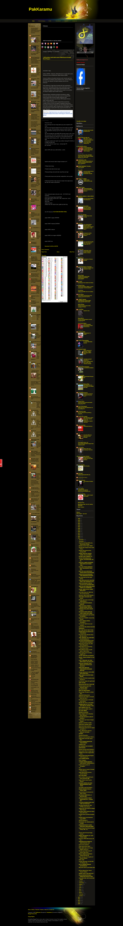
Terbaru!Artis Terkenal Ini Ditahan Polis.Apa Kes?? (88, 395)
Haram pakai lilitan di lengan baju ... (87, 751)
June (80, 887)
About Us (66, 21)
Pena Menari (58, 21)
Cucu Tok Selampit (82, 214)
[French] (45, 44)
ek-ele (32, 677)
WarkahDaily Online (82, 146)
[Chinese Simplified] (57, 48)
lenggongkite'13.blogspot (83, 366)
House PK (80, 170)
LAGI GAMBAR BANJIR (84, 758)
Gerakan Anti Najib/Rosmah (34, 257)
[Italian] (54, 44)
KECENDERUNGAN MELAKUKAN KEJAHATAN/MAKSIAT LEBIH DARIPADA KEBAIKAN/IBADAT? (35, 61)
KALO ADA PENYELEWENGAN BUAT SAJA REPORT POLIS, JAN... (86, 568)
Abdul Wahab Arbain (35, 306)
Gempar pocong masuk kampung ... (87, 749)
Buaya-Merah (81, 318)
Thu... (80, 767)
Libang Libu (80, 249)
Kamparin (33, 565)
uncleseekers (81, 447)
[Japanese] (48, 48)
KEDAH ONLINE (34, 491)
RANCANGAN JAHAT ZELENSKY (39, 132)
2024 (79, 521)
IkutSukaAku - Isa (35, 687)
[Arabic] (54, 48)
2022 (79, 525)
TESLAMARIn (81, 488)
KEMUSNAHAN (82, 747)
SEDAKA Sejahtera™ (35, 157)
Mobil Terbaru (81, 507)
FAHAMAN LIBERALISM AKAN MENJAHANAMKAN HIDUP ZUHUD (85, 784)
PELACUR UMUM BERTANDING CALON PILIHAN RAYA (87, 325)
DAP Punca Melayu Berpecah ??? (39, 40)
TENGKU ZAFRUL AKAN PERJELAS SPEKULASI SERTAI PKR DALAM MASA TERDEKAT (85, 162)
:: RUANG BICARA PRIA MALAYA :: (35, 371)
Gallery (33, 909)
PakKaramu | (38, 912)
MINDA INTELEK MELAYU (83, 137)
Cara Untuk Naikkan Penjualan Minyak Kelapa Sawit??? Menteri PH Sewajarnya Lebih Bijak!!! (88, 227)
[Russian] (43, 48)
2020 (79, 528)
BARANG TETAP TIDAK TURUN (85, 545)
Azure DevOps (81, 167)
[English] (43, 44)
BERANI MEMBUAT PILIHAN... (84, 166)
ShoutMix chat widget (81, 121)
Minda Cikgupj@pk (35, 57)
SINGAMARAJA (34, 586)
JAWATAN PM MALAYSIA (84, 695)
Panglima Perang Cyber (83, 206)
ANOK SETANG (82, 682)
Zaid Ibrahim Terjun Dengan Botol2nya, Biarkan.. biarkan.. (87, 251)
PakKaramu (40, 9)
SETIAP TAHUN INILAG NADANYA (86, 655)
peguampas (33, 574)
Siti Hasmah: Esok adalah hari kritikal (85, 282)
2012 (79, 898)
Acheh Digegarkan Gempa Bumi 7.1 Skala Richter (35, 606)
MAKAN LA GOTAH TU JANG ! (85, 722)
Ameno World (34, 137)
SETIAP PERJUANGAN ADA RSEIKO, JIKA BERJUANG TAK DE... (86, 559)
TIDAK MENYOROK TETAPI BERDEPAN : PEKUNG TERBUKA (35, 627)
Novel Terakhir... (86, 466)
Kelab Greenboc (34, 285)
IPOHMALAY (80, 258)
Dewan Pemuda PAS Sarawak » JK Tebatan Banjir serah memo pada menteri (35, 581)
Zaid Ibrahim (34, 651)
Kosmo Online (34, 279)
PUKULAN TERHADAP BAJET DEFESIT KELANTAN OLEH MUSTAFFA (85, 665)
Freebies (42, 909)
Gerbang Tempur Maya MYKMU (85, 155)
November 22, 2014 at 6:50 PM (51, 246)
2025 (79, 520)
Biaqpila (33, 204)
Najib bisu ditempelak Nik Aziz (84, 474)
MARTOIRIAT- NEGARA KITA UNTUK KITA (34, 656)
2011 (79, 900)
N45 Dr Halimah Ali (35, 273)
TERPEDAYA (81, 628)
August (81, 884)
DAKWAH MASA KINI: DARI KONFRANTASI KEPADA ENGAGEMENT (83, 277)
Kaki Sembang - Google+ (34, 682)
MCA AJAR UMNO (83, 775)
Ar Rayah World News (36, 667)
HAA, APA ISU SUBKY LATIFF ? (86, 709)
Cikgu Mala (33, 472)
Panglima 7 (33, 301)
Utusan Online (81, 401)
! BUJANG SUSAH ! (35, 595)
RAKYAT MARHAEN (35, 246)
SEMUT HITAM (81, 187)
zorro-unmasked (81, 425)
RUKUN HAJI (33, 566)
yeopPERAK (80, 309)
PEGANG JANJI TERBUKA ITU (85, 556)
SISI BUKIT (80, 232)
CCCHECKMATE (34, 525)
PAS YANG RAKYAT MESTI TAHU (86, 630)
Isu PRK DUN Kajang (35, 488)
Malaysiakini (34, 707)
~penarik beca (34, 114)
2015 (79, 536)
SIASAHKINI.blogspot (83, 392)
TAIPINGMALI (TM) (82, 160)
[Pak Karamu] (81, 84)
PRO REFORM (34, 604)
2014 (79, 538)
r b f (79, 433)
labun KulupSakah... (35, 219)
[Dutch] (57, 44)
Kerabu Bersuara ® (35, 45)
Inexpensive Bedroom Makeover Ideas (39, 434)
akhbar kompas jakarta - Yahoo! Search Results (34, 662)
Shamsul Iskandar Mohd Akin (35, 149)
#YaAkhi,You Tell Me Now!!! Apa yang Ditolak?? (87, 234)
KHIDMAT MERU (81, 331)
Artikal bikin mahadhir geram (85, 724)
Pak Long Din (34, 659)
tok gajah (80, 281)
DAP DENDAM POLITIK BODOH (86, 746)
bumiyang (80, 223)
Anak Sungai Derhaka (36, 90)
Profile (50, 21)
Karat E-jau (33, 387)
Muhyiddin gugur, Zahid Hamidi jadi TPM (38, 405)
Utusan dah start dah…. (36, 652)
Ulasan (31, 716)
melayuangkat (81, 375)
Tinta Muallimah (34, 410)
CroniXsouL (80, 290)
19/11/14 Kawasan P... (83, 820)
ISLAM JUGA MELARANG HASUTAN (87, 626)
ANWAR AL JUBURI (82, 178)
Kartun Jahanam (81, 480)
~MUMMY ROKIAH (82, 299)
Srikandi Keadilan (35, 640)
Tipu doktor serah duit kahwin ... (86, 787)
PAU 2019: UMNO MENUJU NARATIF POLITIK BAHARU (87, 208)
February (81, 894)
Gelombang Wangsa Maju (83, 384)
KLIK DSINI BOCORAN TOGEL (60, 211)
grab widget (79, 513)
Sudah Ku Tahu (86, 310)
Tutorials (37, 909)
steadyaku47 (33, 242)
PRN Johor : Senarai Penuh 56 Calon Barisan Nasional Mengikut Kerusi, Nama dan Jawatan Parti (88, 141)
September (81, 882)
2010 (79, 902)
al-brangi (33, 676)
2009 (79, 903)
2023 (79, 523)
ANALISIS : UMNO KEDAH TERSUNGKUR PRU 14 (36, 384)
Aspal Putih (80, 240)
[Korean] (51, 48)
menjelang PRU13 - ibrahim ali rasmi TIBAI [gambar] (88, 458)
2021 (79, 526)
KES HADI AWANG (83, 710)
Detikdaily (33, 711)
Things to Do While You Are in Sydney (85, 291)
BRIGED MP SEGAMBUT (33, 709)
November (81, 541)
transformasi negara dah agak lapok (87, 681)
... (79, 831)
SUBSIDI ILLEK (82, 744)
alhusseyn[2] (34, 631)
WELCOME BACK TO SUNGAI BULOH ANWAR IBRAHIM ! (88, 386)
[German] (48, 44)
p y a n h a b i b (34, 396)
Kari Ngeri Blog (34, 683)
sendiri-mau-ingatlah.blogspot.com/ (35, 697)
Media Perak (33, 694)
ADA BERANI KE (34, 610)
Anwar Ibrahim (34, 121)
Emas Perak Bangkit (82, 406)
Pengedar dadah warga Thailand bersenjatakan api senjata (36, 281)
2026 (79, 518)
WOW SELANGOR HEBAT (84, 690)
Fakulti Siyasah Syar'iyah (34, 700)
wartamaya (33, 569)
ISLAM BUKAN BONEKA (88, 367)
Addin (32, 688)
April (80, 890)
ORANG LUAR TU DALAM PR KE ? (86, 873)
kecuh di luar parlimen (84, 844)
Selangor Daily (81, 285)
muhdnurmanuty (34, 487)
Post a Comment (45, 249)
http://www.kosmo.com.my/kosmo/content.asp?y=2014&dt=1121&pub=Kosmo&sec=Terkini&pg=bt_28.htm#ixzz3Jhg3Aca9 (57, 114)
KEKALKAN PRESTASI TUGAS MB (86, 684)
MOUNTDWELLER (35, 263)
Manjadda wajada (35, 458)
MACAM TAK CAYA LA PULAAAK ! (86, 702)
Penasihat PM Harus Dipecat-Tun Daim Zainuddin (87, 436)
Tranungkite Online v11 (83, 442)
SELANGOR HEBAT (83, 688)
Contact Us (74, 21)
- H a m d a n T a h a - (82, 477)
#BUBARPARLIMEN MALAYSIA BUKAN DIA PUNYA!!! (88, 189)
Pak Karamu (79, 67)
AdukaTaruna (34, 189)
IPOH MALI (80, 473)
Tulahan (33, 212)
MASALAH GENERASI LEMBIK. (38, 171)
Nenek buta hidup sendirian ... (85, 726)
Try (31, 621)
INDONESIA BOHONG (83, 712)
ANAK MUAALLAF (35, 499)
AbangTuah (80, 358)
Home (33, 21)
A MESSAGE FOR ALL (87, 426)
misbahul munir (34, 534)
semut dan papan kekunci (83, 456)
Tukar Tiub (33, 129)
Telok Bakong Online (35, 401)
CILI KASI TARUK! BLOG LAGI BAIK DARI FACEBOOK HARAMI (88, 172)
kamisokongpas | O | (35, 381)
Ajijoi (32, 323)
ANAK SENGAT (34, 451)
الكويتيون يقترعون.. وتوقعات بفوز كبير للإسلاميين (35, 673)
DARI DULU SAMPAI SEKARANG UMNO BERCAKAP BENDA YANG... (86, 564)
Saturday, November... (83, 735)
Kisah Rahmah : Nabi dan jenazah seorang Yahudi (35, 215)
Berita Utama (81, 294)
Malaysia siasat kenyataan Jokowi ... (87, 736)
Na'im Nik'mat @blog (35, 167)
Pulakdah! (33, 504)
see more (85, 513)
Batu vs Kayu (34, 199)
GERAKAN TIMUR (82, 349)
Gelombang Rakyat (82, 323)
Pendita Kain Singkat (82, 416)
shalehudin (33, 430)
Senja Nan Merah (38, 466)
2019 (79, 530)
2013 (79, 897)
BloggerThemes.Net (32, 913)
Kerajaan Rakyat (34, 333)
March (80, 892)
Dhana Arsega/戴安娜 (35, 314)
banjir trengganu (82, 760)
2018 (79, 531)
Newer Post (44, 251)
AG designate (34, 243)
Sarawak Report (34, 28)
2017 (79, 533)
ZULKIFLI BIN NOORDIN (83, 340)
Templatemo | (50, 912)
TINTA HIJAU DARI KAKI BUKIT (35, 440)
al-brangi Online (81, 493)
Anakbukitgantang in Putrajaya (85, 266)
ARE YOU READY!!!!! (35, 583)
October (81, 881)
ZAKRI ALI (33, 362)
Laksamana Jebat (82, 411)
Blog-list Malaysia (35, 231)
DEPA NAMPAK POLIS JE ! (85, 707)
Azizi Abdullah (81, 464)
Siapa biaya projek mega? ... (85, 846)
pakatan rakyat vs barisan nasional (35, 665)
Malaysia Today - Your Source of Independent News (35, 691)
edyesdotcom (34, 176)
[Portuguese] (45, 48)
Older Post (72, 251)
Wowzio (78, 512)
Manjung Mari (34, 351)
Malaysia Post (81, 502)
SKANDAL (81, 733)
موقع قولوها (33, 418)
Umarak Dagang (41, 21)
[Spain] (51, 44)
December (81, 539)
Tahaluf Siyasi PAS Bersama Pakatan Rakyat (35, 561)
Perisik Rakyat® (34, 685)
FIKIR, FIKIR (81, 859)
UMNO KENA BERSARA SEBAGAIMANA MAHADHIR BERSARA (85, 669)
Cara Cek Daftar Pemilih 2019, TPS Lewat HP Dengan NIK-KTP (88, 243)
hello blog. (33, 298)
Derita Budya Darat (38, 612)
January (81, 895)
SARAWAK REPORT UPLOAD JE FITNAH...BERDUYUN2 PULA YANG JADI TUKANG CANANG (88, 361)
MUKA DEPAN (81, 304)
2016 (79, 534)
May (80, 889)
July (80, 885)
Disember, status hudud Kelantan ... (87, 595)
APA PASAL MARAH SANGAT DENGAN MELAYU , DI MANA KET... (86, 799)
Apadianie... (33, 463)
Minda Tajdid (81, 275)
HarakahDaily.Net (34, 679)
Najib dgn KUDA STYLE (38, 527)
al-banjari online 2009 (36, 702)
